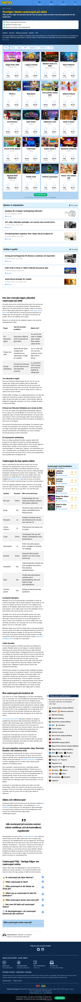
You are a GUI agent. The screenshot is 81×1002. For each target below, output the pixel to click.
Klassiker (11, 33)
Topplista (5, 33)
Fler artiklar (74, 249)
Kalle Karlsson (53, 197)
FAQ (36, 33)
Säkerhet (31, 33)
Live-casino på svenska (10, 719)
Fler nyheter (74, 205)
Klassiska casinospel (28, 759)
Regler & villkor (17, 980)
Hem (3, 8)
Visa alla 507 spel (40, 194)
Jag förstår (60, 998)
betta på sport (15, 479)
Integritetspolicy (7, 980)
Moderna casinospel (21, 33)
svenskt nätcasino (28, 836)
